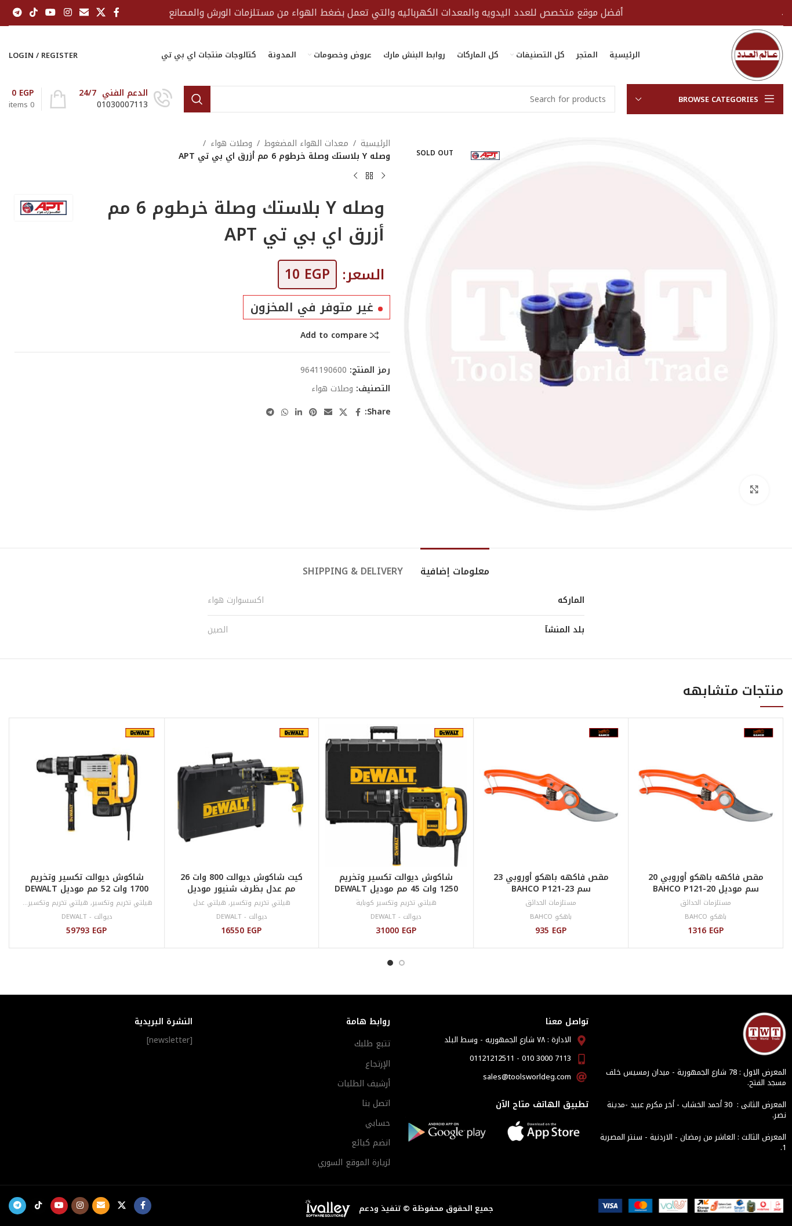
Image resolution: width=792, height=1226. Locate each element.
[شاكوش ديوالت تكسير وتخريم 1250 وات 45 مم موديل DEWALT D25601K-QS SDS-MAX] (396, 795)
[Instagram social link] (67, 12)
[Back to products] (369, 176)
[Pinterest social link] (313, 413)
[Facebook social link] (116, 12)
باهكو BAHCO (705, 917)
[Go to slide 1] (402, 963)
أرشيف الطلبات (363, 1084)
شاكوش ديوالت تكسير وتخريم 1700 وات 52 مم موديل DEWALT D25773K (86, 889)
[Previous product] (383, 176)
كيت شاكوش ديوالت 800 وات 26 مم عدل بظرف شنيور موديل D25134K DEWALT (241, 889)
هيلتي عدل (209, 903)
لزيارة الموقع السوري (354, 1162)
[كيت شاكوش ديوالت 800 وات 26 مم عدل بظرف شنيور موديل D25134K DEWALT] (241, 795)
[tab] (454, 565)
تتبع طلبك (372, 1044)
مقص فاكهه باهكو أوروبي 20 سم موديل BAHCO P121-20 (706, 883)
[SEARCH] (197, 99)
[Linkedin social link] (299, 413)
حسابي (377, 1123)
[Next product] (355, 176)
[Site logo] (757, 55)
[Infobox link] (125, 99)
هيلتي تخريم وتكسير (260, 903)
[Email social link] (83, 12)
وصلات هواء (231, 143)
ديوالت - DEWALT (396, 917)
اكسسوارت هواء (236, 600)
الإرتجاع (377, 1064)
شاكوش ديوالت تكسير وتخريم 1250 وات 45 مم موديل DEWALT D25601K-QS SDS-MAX (396, 889)
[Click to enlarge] (754, 489)
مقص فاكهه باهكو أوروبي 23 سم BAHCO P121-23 (551, 883)
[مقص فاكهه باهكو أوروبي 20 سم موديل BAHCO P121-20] (705, 795)
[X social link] (101, 12)
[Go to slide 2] (390, 963)
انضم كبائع (370, 1143)
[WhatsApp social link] (285, 413)
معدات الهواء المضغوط (306, 143)
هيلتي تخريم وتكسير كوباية (396, 903)
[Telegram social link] (17, 12)
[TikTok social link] (33, 12)
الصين (218, 630)
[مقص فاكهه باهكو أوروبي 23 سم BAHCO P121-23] (550, 795)
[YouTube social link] (51, 12)
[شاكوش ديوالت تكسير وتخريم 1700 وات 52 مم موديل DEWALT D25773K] (87, 795)
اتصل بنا (376, 1103)
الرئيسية (375, 143)
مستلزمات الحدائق (705, 903)
